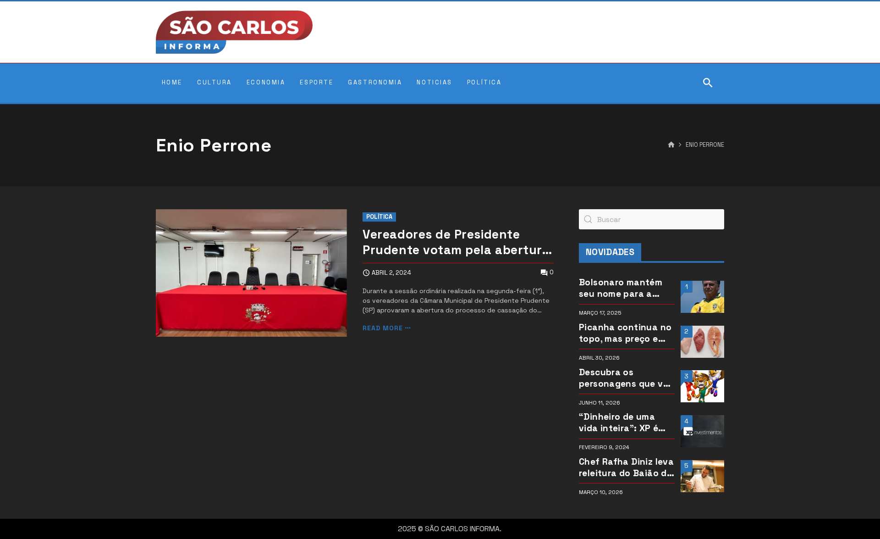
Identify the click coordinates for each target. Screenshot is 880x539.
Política (379, 217)
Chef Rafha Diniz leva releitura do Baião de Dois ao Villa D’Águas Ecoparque (626, 467)
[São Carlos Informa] (234, 32)
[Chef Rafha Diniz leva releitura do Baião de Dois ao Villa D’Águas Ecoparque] (702, 476)
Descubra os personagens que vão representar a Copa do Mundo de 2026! (626, 378)
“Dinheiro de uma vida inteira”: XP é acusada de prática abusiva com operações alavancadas (622, 422)
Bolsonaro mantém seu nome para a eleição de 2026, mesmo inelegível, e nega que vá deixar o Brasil (625, 288)
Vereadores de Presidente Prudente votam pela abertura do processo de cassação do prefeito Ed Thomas (456, 243)
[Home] (671, 145)
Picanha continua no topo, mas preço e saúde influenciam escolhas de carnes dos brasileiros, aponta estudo (625, 333)
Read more (383, 328)
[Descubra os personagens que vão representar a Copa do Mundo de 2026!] (702, 386)
